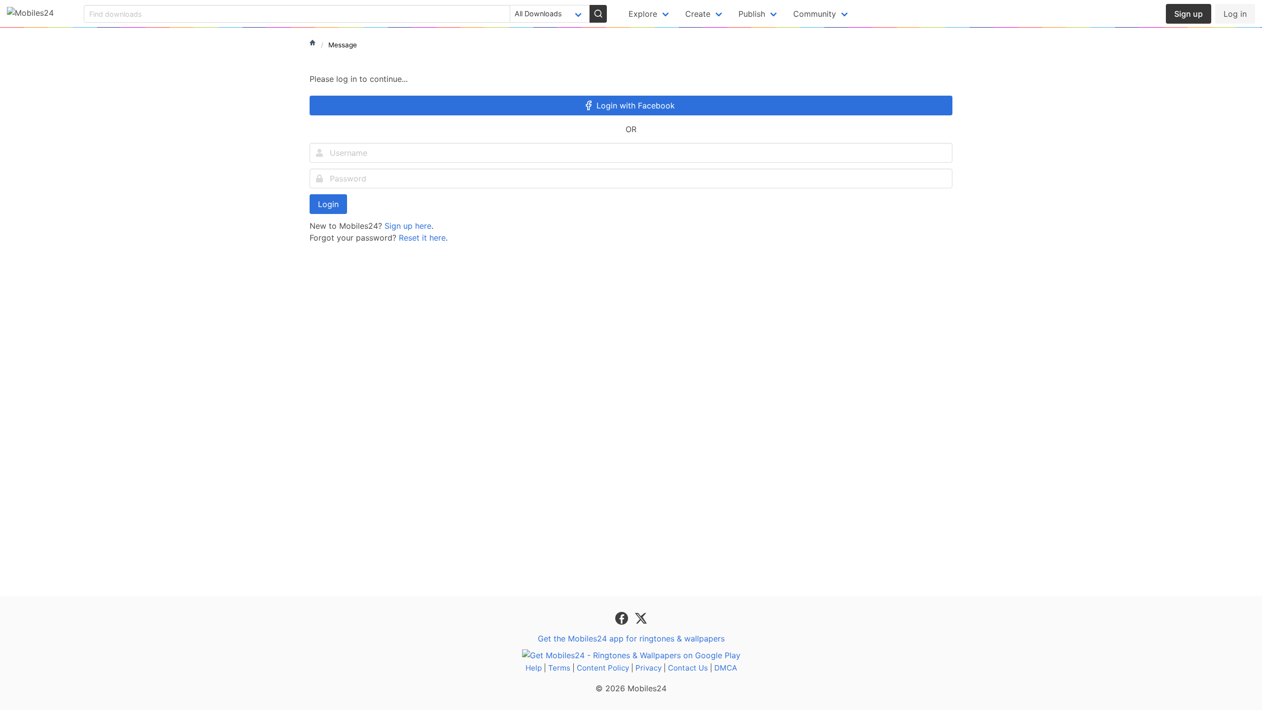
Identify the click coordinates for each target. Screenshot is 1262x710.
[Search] (598, 14)
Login (328, 204)
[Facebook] (623, 618)
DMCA (725, 668)
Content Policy (603, 668)
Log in (1235, 14)
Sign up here (408, 226)
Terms (559, 668)
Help (534, 668)
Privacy (648, 668)
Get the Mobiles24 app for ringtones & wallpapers (631, 638)
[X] (640, 618)
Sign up (1188, 14)
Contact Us (688, 668)
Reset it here (422, 238)
